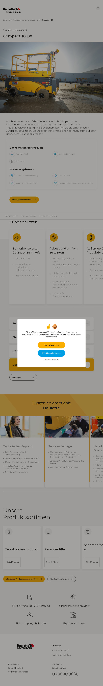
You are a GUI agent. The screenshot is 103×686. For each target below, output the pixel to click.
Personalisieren (51, 359)
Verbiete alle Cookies (52, 353)
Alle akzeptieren (52, 345)
